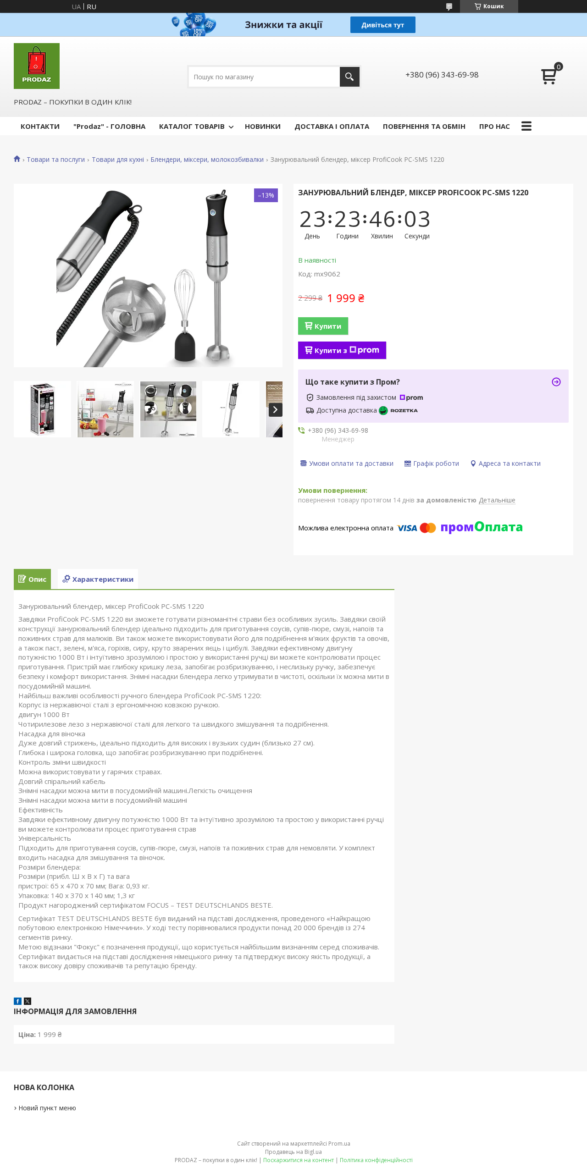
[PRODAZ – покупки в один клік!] (37, 66)
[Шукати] (350, 77)
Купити (328, 326)
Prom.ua (339, 1143)
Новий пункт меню (47, 1107)
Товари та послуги (56, 159)
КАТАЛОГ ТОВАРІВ (192, 126)
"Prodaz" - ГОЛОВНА (109, 126)
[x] (27, 1002)
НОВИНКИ (263, 126)
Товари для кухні (118, 159)
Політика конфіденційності (376, 1160)
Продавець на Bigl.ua (293, 1152)
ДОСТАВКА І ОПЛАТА (331, 126)
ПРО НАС (494, 126)
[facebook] (18, 1002)
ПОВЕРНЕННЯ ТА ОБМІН (424, 126)
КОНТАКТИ (40, 126)
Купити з (331, 350)
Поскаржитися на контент (298, 1160)
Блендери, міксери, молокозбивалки (207, 159)
